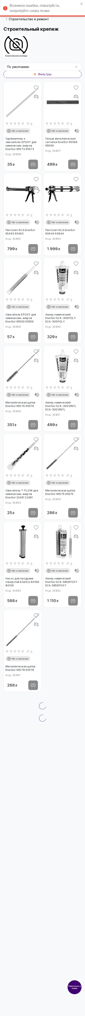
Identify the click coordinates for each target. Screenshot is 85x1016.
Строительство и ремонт (29, 19)
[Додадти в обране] (36, 87)
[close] (81, 4)
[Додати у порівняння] (36, 96)
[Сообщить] (33, 164)
